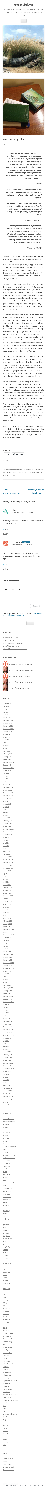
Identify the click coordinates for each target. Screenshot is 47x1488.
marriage (6, 1300)
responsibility (7, 1342)
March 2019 (7, 952)
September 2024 (8, 768)
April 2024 (6, 782)
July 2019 (6, 940)
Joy (4, 1269)
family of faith (7, 1188)
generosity (6, 1211)
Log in (5, 1461)
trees (4, 1406)
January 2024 (7, 790)
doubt (5, 1177)
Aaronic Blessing (8, 1119)
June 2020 (6, 910)
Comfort (5, 1152)
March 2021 (7, 885)
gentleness (6, 1213)
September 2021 (8, 868)
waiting (5, 1425)
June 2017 (6, 1010)
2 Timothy (20, 472)
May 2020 (6, 913)
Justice (5, 1275)
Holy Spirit (6, 1236)
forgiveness (7, 1200)
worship (5, 1442)
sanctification (7, 1353)
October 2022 (7, 832)
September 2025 (8, 734)
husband (6, 1252)
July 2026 (6, 706)
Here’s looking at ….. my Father (13, 643)
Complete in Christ (9, 1155)
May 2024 (6, 779)
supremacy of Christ (10, 1381)
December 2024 (8, 759)
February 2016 (8, 1055)
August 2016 (7, 1038)
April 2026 (6, 715)
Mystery (5, 1305)
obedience (6, 1308)
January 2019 (7, 957)
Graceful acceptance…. (11, 646)
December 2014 (8, 1094)
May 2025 (6, 745)
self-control (7, 1361)
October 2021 (7, 865)
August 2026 (7, 704)
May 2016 (6, 1046)
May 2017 (6, 1013)
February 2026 (8, 720)
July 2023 (6, 807)
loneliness (6, 1289)
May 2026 (6, 712)
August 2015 (7, 1071)
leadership (6, 1283)
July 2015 (6, 1074)
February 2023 (8, 821)
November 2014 (8, 1096)
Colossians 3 (28, 472)
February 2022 (8, 854)
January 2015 (7, 1091)
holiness (6, 1233)
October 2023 (7, 798)
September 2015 (8, 1069)
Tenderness (7, 1386)
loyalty (5, 1297)
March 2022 (7, 851)
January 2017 (7, 1024)
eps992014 (17, 542)
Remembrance (8, 1333)
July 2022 (6, 840)
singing (5, 1369)
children (5, 1144)
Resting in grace (8, 640)
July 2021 (6, 874)
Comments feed (8, 1467)
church (5, 1149)
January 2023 (7, 823)
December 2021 (8, 860)
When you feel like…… (27, 664)
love (4, 1294)
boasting (6, 1141)
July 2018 (6, 974)
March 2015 (7, 1085)
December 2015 (8, 1060)
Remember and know (10, 638)
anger (5, 1130)
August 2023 (7, 804)
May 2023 (6, 812)
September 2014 (8, 1102)
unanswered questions (11, 1414)
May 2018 (6, 979)
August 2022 (7, 837)
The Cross (6, 1392)
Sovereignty (7, 1372)
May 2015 (6, 1080)
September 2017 (8, 1002)
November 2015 (8, 1063)
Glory (5, 1216)
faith (4, 1186)
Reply (5, 534)
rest (4, 1344)
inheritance (7, 1258)
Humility (5, 1250)
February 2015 (8, 1088)
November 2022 (8, 829)
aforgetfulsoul (23, 4)
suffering (6, 1378)
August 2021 (7, 871)
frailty (5, 1202)
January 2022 (7, 857)
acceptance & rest (9, 1121)
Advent (5, 1127)
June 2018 (6, 977)
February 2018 (8, 988)
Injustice (5, 1261)
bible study (24, 470)
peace (5, 1317)
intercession (7, 1264)
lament (5, 1278)
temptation (6, 1383)
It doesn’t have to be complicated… (15, 649)
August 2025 (7, 737)
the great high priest (10, 1395)
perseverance (8, 1319)
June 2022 (6, 843)
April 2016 (6, 1049)
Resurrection (7, 1347)
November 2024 (8, 762)
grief (4, 1227)
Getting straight (24, 676)
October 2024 (7, 765)
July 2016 (6, 1041)
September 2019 (8, 935)
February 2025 (8, 754)
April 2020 (6, 915)
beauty (5, 1135)
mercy (5, 1303)
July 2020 (6, 907)
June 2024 (6, 776)
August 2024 (7, 770)
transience (6, 1403)
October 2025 (7, 731)
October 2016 (7, 1032)
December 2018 (8, 960)
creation (5, 1169)
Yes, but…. (25, 688)
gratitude (6, 1225)
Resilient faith (38, 470)
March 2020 (7, 918)
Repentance (7, 1336)
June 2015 (6, 1077)
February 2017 (8, 1021)
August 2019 (7, 938)
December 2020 (8, 893)
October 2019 (7, 932)
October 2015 (7, 1066)
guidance (6, 1230)
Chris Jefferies (14, 670)
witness (5, 1434)
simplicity (6, 1367)
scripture (6, 1356)
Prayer (30, 470)
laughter (6, 1280)
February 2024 (8, 787)
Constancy (6, 1163)
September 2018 (8, 968)
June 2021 (6, 876)
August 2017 (7, 1004)
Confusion (6, 1161)
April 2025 (6, 748)
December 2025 (8, 726)
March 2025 (7, 751)
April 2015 (6, 1082)
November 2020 (8, 896)
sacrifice (6, 1350)
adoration (6, 1124)
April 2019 (6, 949)
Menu (23, 21)
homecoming (7, 1239)
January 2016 (7, 1057)
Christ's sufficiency (9, 1147)
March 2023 (7, 818)
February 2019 (8, 954)
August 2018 (7, 971)
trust (4, 1408)
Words (5, 1436)
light (4, 1286)
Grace (5, 1222)
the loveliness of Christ (11, 1400)
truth (4, 1411)
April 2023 (6, 815)
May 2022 (6, 846)
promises (6, 1330)
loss (4, 1291)
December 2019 (8, 926)
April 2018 (6, 982)
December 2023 (8, 793)
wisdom (5, 472)
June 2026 (6, 709)
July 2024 (6, 773)
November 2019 (8, 929)
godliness (6, 1219)
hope (4, 1244)
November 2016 (8, 1030)
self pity (5, 1358)
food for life (7, 1197)
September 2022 (8, 835)
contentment (7, 1166)
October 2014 (7, 1099)
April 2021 (6, 882)
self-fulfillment (8, 1364)
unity (4, 1420)
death (5, 1172)
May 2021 (6, 879)
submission (7, 1375)
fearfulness (7, 1191)
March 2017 (7, 1018)
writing (5, 1445)
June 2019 (6, 943)
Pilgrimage (6, 1322)
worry (5, 1439)
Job (4, 1266)
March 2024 (7, 784)
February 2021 (8, 887)
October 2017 (7, 999)
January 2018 (7, 991)
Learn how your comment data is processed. (23, 614)
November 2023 (8, 796)
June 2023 (6, 809)
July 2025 (6, 740)
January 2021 (7, 890)
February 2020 (8, 921)
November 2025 (8, 729)
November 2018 (8, 963)
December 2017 (8, 993)
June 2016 (6, 1043)
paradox (6, 1311)
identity (5, 1255)
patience (6, 1314)
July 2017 (6, 1007)
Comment (36, 606)
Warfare (6, 1428)
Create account (8, 1459)
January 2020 (7, 924)
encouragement (8, 1183)
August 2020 (7, 904)
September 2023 (8, 801)
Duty (4, 1180)
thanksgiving (7, 1389)
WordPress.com (8, 1470)
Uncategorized (8, 1417)
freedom (6, 1205)
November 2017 (8, 996)
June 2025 (6, 743)
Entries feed (7, 1464)
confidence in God (9, 1158)
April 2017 (6, 1016)
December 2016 (8, 1027)
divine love (6, 1174)
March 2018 (7, 985)
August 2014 (7, 1105)
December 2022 (8, 826)
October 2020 (7, 899)
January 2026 (7, 723)
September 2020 (8, 901)
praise (5, 1325)
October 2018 (7, 965)
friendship (6, 1208)
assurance (6, 1133)
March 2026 (7, 718)
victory (5, 1422)
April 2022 (6, 848)
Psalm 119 (36, 472)
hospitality (6, 1247)
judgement (6, 1272)
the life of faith (8, 1397)
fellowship (6, 1194)
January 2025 (7, 757)
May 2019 (6, 946)
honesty (5, 1241)
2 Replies (6, 145)
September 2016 (8, 1035)
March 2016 (7, 1052)
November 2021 (8, 862)
